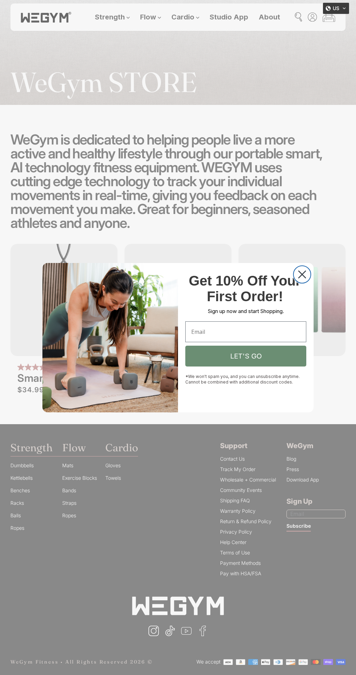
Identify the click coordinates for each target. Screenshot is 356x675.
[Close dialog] (302, 274)
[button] (336, 8)
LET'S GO (246, 356)
